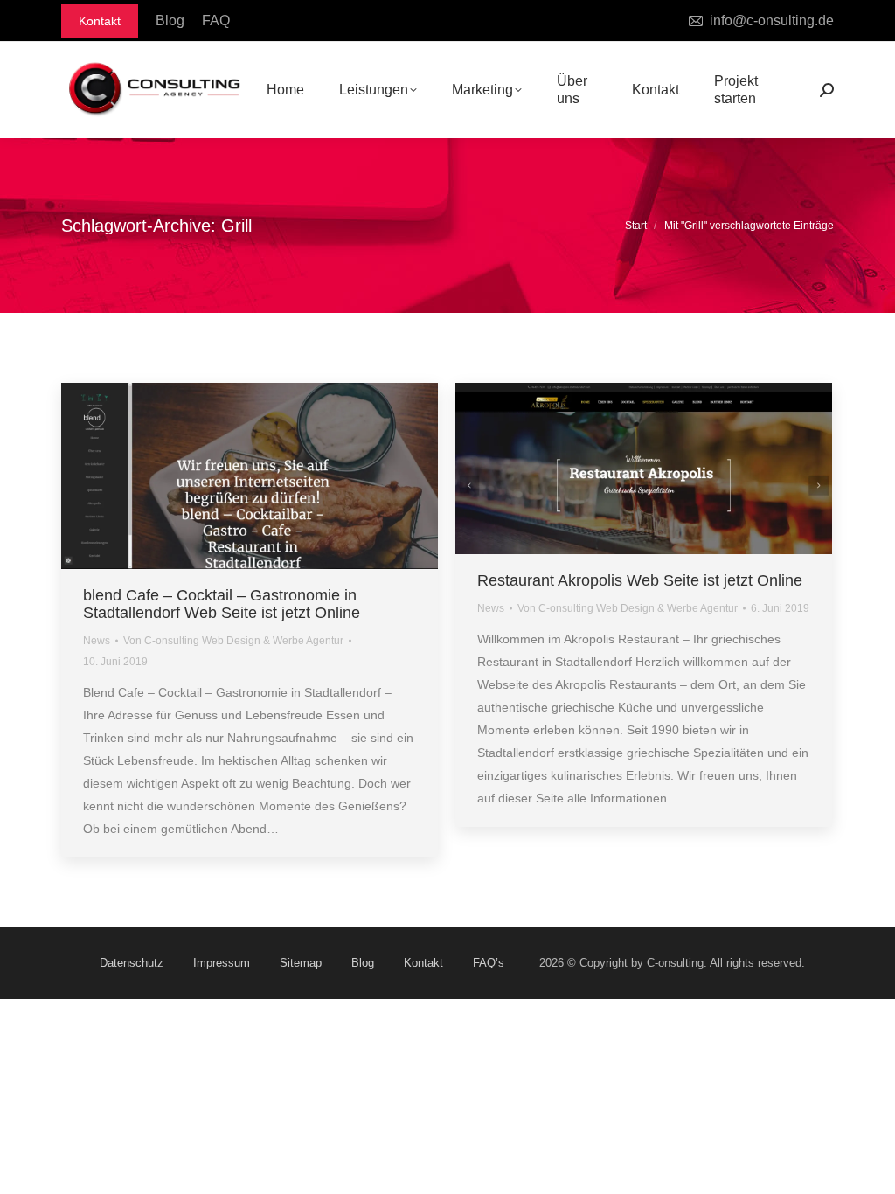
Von (233, 641)
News (96, 641)
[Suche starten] (827, 90)
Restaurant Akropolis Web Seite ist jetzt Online (639, 580)
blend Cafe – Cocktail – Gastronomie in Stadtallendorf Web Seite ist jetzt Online (221, 604)
